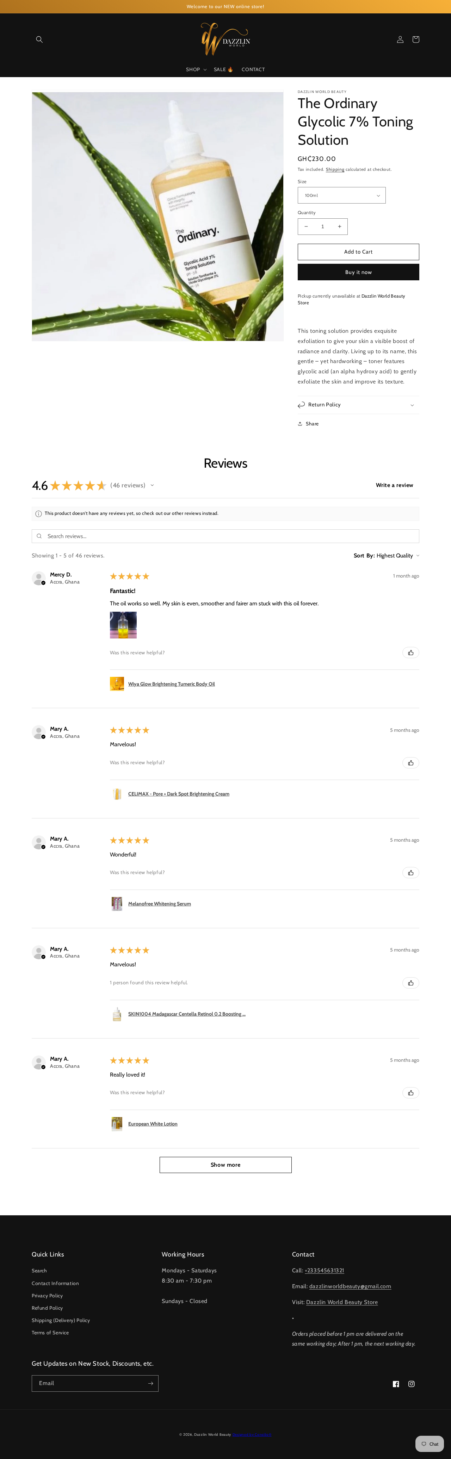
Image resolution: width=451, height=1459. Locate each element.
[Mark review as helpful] (410, 652)
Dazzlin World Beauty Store (342, 1302)
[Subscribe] (150, 1383)
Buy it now (358, 272)
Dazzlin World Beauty (212, 1434)
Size (302, 181)
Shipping (335, 169)
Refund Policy (47, 1308)
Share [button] (312, 423)
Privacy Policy (47, 1295)
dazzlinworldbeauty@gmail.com (350, 1286)
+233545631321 (324, 1270)
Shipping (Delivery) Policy (61, 1320)
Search (39, 1270)
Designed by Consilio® (252, 1434)
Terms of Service (50, 1332)
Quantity (307, 212)
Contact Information (55, 1283)
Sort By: (364, 555)
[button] (39, 39)
